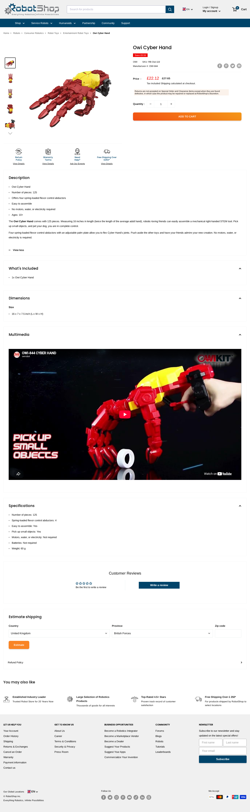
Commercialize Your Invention (121, 757)
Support (125, 23)
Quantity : (139, 103)
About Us (59, 730)
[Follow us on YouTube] (129, 797)
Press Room (61, 751)
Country (13, 625)
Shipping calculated (171, 83)
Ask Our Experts (77, 163)
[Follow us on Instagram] (116, 797)
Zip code (220, 625)
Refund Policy (15, 662)
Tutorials (160, 746)
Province (117, 625)
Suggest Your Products (117, 746)
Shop (18, 23)
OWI (135, 62)
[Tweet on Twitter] (232, 65)
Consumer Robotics (34, 33)
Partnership (88, 23)
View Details (18, 163)
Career (58, 736)
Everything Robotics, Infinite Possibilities (23, 800)
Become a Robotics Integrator (121, 730)
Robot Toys (53, 33)
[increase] (171, 104)
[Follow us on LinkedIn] (142, 797)
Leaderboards (163, 751)
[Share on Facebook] (219, 65)
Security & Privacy (64, 746)
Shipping (8, 741)
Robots (16, 33)
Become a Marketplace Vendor (121, 736)
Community (108, 23)
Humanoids (65, 23)
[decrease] (150, 104)
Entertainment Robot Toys (76, 33)
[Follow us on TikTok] (136, 797)
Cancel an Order (12, 751)
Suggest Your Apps (115, 751)
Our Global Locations (13, 791)
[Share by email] (239, 65)
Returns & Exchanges (15, 746)
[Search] (170, 9)
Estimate (19, 644)
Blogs (158, 736)
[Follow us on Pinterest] (123, 797)
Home (6, 33)
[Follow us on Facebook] (103, 797)
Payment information (14, 762)
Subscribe (222, 759)
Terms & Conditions (65, 741)
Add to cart (187, 116)
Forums (159, 730)
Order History (11, 736)
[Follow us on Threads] (148, 797)
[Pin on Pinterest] (226, 65)
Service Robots (40, 23)
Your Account (10, 730)
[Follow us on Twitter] (110, 797)
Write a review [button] (159, 585)
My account (210, 11)
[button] (10, 133)
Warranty (8, 757)
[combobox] (116, 9)
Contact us (9, 767)
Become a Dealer (114, 741)
